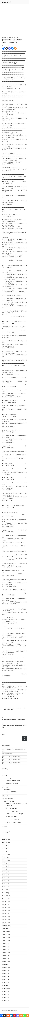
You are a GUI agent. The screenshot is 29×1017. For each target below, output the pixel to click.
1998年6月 (4, 994)
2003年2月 (4, 848)
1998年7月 (4, 991)
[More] (15, 48)
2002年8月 (4, 866)
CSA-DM (6, 778)
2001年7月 (4, 904)
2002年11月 (5, 857)
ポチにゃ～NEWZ (10, 792)
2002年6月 (4, 872)
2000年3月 (4, 952)
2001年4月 (4, 913)
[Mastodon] (9, 48)
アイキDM (6, 789)
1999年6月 (4, 979)
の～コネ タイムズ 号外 (12, 819)
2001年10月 (5, 896)
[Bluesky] (12, 48)
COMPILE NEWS (10, 808)
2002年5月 (4, 875)
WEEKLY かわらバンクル (12, 811)
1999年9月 (4, 970)
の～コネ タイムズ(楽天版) (12, 822)
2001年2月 (4, 919)
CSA (3, 775)
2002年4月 (4, 878)
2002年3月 (4, 881)
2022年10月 (5, 839)
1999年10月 (5, 967)
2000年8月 (4, 937)
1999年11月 (5, 964)
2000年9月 (4, 934)
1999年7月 (4, 976)
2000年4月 (4, 949)
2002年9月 (4, 863)
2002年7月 (4, 869)
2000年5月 (4, 946)
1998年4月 (4, 1000)
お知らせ (4, 795)
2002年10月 (5, 860)
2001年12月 (5, 890)
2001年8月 (4, 901)
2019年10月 (5, 842)
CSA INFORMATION (11, 783)
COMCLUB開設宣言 (7, 754)
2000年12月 (5, 925)
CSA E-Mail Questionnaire (12, 780)
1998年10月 (5, 988)
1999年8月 (4, 973)
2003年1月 (4, 851)
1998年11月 (5, 985)
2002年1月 (4, 887)
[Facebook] (3, 48)
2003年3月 (4, 845)
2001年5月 (4, 910)
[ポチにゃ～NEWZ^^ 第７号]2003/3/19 (11, 760)
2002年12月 (5, 854)
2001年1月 (4, 922)
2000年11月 (5, 928)
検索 (3, 734)
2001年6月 (4, 907)
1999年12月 (5, 961)
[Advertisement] (14, 22)
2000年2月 (4, 955)
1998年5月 (4, 997)
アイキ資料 (5, 787)
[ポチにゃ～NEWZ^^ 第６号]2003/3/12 (11, 763)
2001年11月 (5, 893)
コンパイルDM (7, 801)
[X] (6, 48)
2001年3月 (4, 916)
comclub (6, 2)
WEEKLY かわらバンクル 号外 (13, 813)
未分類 (4, 826)
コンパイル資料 (10, 709)
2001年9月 (4, 898)
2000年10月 (5, 931)
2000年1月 (4, 958)
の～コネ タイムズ (10, 816)
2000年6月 (4, 943)
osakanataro (14, 37)
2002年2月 (4, 884)
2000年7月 (4, 940)
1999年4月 (4, 982)
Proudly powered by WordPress (9, 1010)
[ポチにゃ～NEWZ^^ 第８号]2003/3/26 (11, 757)
